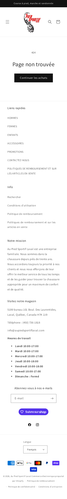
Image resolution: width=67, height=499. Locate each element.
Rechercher (14, 197)
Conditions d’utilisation (50, 486)
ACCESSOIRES (15, 143)
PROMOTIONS (15, 151)
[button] (7, 22)
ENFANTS (12, 135)
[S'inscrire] (52, 398)
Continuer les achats (33, 78)
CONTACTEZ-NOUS (18, 160)
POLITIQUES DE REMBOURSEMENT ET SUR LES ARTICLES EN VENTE (31, 171)
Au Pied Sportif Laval (21, 476)
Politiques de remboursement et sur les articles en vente (31, 225)
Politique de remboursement (25, 214)
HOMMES (12, 118)
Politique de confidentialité (21, 486)
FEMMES (12, 126)
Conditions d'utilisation (21, 205)
